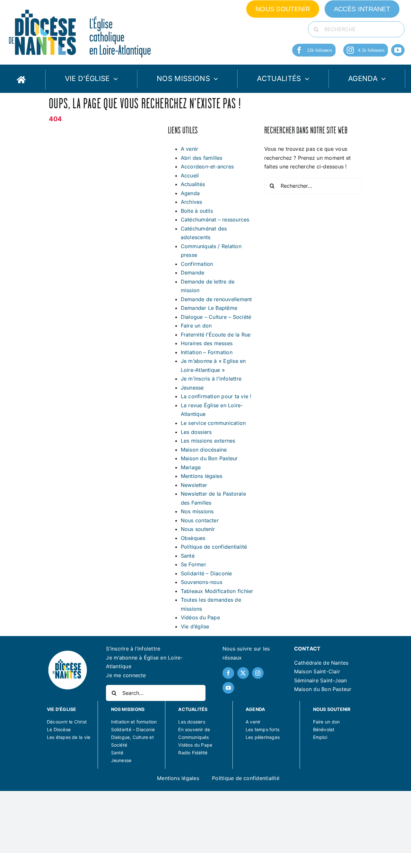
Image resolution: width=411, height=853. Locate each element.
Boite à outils (197, 211)
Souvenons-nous (201, 582)
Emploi (320, 737)
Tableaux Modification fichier (217, 591)
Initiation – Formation (206, 352)
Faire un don (196, 325)
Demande (193, 272)
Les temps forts (262, 729)
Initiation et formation (134, 721)
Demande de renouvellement (216, 299)
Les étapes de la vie (68, 737)
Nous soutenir (198, 529)
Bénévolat (324, 729)
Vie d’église (195, 626)
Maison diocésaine (204, 449)
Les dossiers (196, 432)
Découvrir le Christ (67, 721)
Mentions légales (202, 476)
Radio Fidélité (192, 752)
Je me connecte (126, 675)
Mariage (191, 467)
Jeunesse (192, 387)
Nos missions (197, 511)
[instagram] (350, 50)
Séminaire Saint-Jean (320, 680)
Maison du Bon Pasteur (209, 458)
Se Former (193, 564)
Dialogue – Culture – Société (216, 317)
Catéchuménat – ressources (215, 219)
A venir (189, 149)
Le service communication (213, 423)
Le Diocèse (59, 729)
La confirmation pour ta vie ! (216, 396)
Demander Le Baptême (209, 308)
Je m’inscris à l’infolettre (211, 378)
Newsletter (194, 485)
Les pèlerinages (263, 737)
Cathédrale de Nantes (321, 663)
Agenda (190, 193)
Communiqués (193, 737)
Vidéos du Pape (200, 617)
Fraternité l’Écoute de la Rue (216, 334)
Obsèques (193, 538)
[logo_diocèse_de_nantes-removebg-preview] (67, 652)
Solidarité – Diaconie (206, 573)
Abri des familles (202, 158)
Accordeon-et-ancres (207, 166)
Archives (191, 202)
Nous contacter (200, 520)
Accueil (190, 175)
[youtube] (398, 50)
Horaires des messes (207, 343)
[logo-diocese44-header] (80, 8)
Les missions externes (208, 440)
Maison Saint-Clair (317, 671)
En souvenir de (194, 729)
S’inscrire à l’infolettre (133, 648)
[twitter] (243, 673)
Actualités (193, 184)
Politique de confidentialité (214, 546)
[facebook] (299, 50)
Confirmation (197, 264)
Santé (188, 555)
